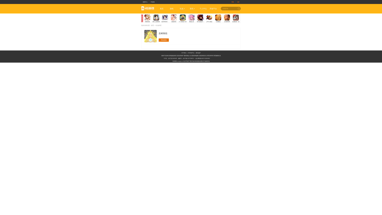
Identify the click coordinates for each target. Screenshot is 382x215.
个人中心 (203, 9)
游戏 (171, 9)
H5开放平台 (191, 53)
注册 (238, 2)
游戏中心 (145, 2)
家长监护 (198, 53)
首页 (161, 9)
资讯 (191, 9)
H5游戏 (153, 2)
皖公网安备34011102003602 (203, 58)
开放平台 (213, 9)
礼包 (181, 9)
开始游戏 (164, 40)
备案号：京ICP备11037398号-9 (186, 58)
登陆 (232, 2)
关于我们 (183, 53)
